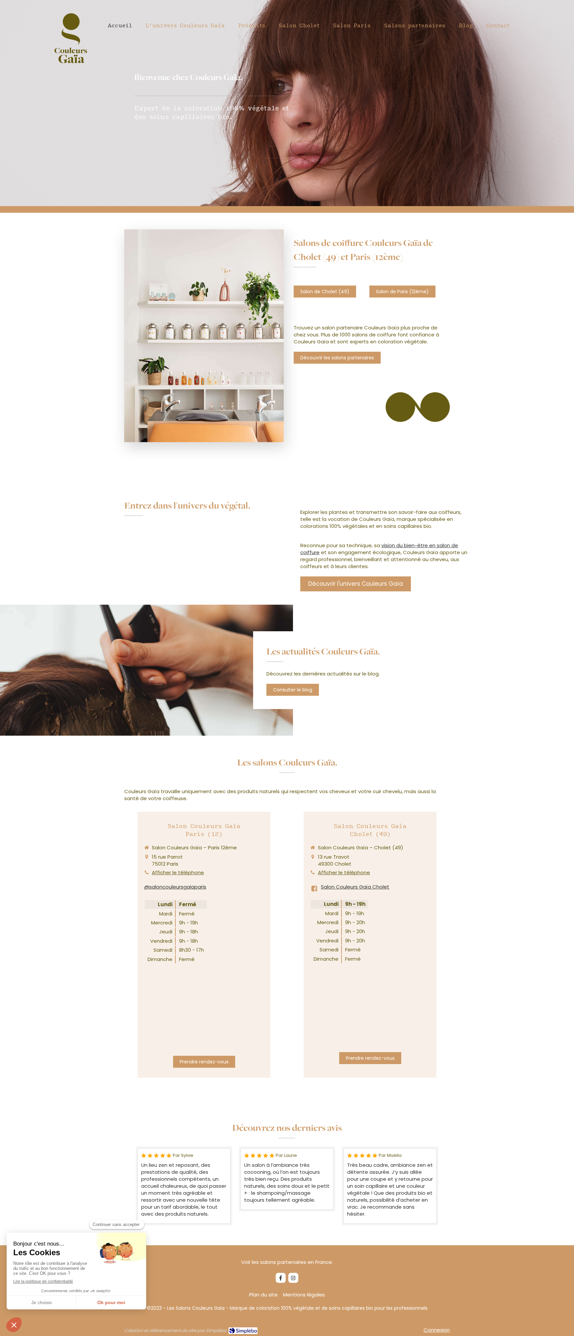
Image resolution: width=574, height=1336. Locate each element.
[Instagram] (293, 1278)
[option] (184, 1186)
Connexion (437, 1329)
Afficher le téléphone (178, 872)
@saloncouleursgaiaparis (175, 886)
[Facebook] (281, 1278)
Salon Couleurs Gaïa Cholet (355, 886)
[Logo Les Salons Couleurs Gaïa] (70, 61)
